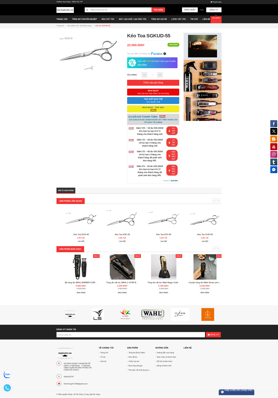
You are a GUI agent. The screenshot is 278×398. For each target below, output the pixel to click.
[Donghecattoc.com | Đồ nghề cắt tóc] (65, 11)
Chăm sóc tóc (134, 361)
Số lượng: (132, 75)
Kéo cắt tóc (133, 357)
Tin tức (103, 357)
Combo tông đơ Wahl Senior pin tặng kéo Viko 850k (208, 282)
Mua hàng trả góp (135, 365)
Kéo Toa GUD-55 (201, 234)
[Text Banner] (203, 90)
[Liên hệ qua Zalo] (7, 374)
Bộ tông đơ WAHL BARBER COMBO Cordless (82, 282)
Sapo (98, 394)
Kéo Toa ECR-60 (77, 234)
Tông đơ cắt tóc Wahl (137, 352)
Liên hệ (103, 361)
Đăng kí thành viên (164, 365)
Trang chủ (104, 352)
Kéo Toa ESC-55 (118, 234)
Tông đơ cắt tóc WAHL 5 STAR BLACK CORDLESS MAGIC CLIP (131, 282)
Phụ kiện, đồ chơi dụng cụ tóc (140, 370)
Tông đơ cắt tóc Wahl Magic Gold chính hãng (164, 282)
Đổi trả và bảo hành (164, 361)
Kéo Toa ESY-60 (159, 234)
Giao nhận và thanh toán (166, 357)
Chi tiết (77, 241)
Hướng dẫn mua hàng (165, 352)
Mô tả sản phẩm (66, 191)
